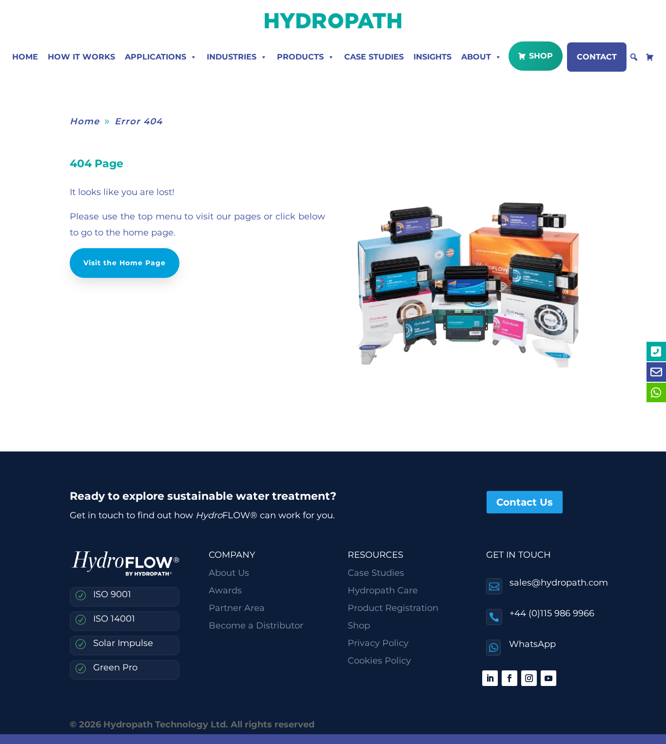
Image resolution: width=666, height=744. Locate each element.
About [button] (476, 56)
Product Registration (393, 608)
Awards (225, 590)
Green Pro (115, 667)
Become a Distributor (256, 625)
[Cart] (650, 57)
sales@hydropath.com (558, 582)
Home (25, 56)
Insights (432, 56)
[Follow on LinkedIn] (490, 678)
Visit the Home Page (124, 262)
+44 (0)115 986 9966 (551, 613)
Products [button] (300, 56)
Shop (541, 55)
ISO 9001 (112, 594)
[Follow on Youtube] (548, 678)
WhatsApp (532, 644)
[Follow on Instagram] (529, 678)
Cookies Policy (379, 660)
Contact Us (524, 502)
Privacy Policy (378, 643)
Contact (597, 56)
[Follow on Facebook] (509, 678)
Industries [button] (231, 56)
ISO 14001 (114, 618)
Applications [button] (155, 56)
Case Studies (374, 56)
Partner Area (237, 608)
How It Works (81, 56)
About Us (229, 573)
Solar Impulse (123, 643)
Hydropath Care (383, 590)
